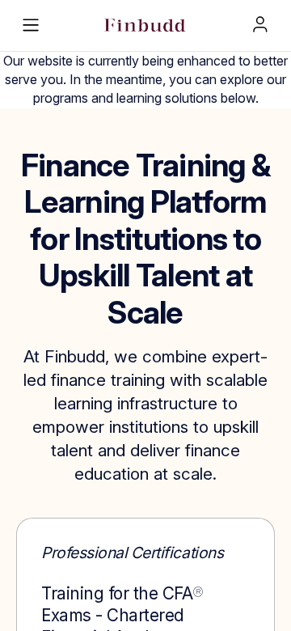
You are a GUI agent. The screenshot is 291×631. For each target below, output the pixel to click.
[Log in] (260, 24)
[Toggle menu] (30, 25)
